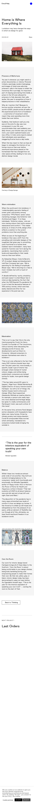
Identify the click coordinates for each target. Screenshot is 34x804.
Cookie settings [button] (8, 800)
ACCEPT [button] (18, 800)
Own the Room (15, 567)
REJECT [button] (26, 800)
